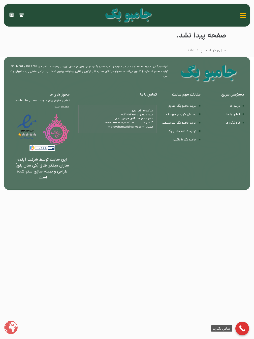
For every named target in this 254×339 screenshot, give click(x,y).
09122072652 (128, 115)
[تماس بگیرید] (242, 328)
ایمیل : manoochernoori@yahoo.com (130, 127)
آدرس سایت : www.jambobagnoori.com (129, 123)
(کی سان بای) (27, 165)
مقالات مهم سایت (186, 95)
